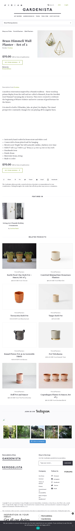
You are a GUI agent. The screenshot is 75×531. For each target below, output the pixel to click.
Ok (38, 528)
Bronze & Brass (6, 68)
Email (55, 488)
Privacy (41, 486)
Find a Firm (45, 16)
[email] (21, 5)
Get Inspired (18, 16)
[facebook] (15, 5)
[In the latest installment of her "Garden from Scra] (37, 432)
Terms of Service (41, 482)
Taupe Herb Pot (55, 316)
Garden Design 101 (28, 16)
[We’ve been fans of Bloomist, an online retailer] (9, 432)
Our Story (41, 476)
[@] (8, 421)
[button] (50, 5)
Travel (38, 16)
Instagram (56, 479)
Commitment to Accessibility (42, 491)
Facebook (56, 482)
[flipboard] (5, 5)
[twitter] (18, 5)
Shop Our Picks (54, 16)
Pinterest (56, 476)
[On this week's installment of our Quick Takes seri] (51, 432)
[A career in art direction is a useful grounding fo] (65, 432)
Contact (41, 478)
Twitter (56, 485)
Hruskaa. (10, 48)
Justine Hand (14, 228)
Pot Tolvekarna (55, 354)
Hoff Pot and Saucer (19, 395)
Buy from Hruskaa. (11, 62)
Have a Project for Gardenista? (43, 497)
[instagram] (11, 5)
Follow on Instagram (38, 441)
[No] (73, 526)
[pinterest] (8, 5)
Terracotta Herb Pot (19, 316)
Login (66, 5)
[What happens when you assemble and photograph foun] (23, 432)
